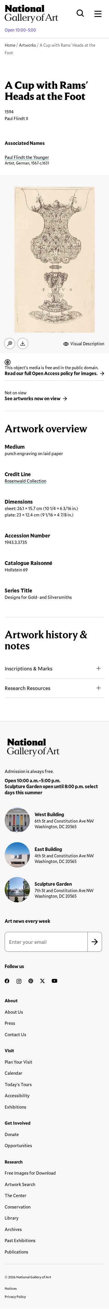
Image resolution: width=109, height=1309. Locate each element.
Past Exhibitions (20, 1240)
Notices (11, 1288)
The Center (15, 1195)
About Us (14, 1012)
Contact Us (15, 1034)
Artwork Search (20, 1184)
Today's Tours (18, 1084)
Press (10, 1023)
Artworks (27, 45)
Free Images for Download (30, 1173)
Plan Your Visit (18, 1062)
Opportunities (18, 1145)
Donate (12, 1134)
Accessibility (17, 1095)
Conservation (18, 1207)
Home (10, 45)
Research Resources (27, 687)
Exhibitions (15, 1107)
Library (12, 1218)
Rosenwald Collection (25, 481)
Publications (16, 1252)
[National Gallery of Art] (54, 746)
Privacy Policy (15, 1296)
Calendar (13, 1073)
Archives (13, 1229)
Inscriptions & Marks (28, 668)
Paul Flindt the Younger (27, 157)
